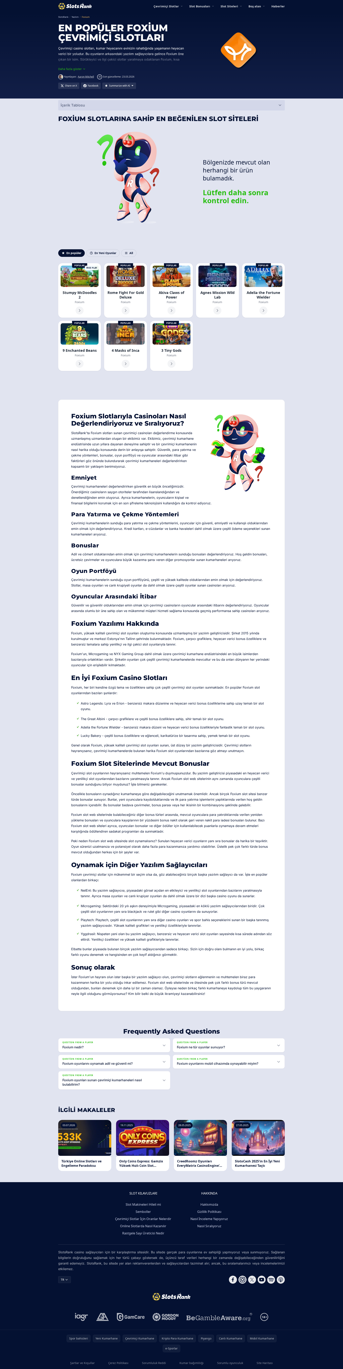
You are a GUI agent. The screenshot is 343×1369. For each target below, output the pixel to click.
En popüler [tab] (73, 253)
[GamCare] (131, 1317)
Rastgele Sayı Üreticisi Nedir (143, 1233)
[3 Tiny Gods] (171, 346)
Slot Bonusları (199, 6)
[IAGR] (81, 1317)
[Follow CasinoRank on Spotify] (271, 1280)
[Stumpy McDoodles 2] (79, 290)
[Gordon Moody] (165, 1317)
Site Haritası (265, 1363)
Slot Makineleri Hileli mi (143, 1204)
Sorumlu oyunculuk (230, 1363)
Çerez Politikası (118, 1363)
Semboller (143, 1211)
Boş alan (254, 6)
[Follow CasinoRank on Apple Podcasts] (281, 1280)
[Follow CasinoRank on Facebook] (233, 1280)
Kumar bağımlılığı (191, 1363)
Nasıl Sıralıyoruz (209, 1226)
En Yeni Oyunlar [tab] (105, 253)
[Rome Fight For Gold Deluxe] (125, 290)
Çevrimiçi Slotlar (166, 6)
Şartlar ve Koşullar (82, 1363)
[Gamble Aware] (219, 1317)
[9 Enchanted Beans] (79, 346)
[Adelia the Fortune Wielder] (263, 290)
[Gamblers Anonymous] (102, 1317)
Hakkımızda (209, 1204)
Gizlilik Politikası (209, 1211)
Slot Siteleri (229, 6)
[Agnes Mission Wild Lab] (217, 290)
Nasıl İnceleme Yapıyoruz (209, 1219)
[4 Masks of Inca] (125, 346)
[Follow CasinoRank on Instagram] (242, 1280)
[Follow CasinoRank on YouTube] (262, 1280)
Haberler (278, 6)
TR (62, 1279)
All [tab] (131, 253)
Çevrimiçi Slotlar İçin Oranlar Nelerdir (143, 1219)
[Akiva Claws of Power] (171, 290)
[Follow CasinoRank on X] (252, 1280)
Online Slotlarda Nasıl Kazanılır (143, 1226)
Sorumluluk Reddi (154, 1363)
